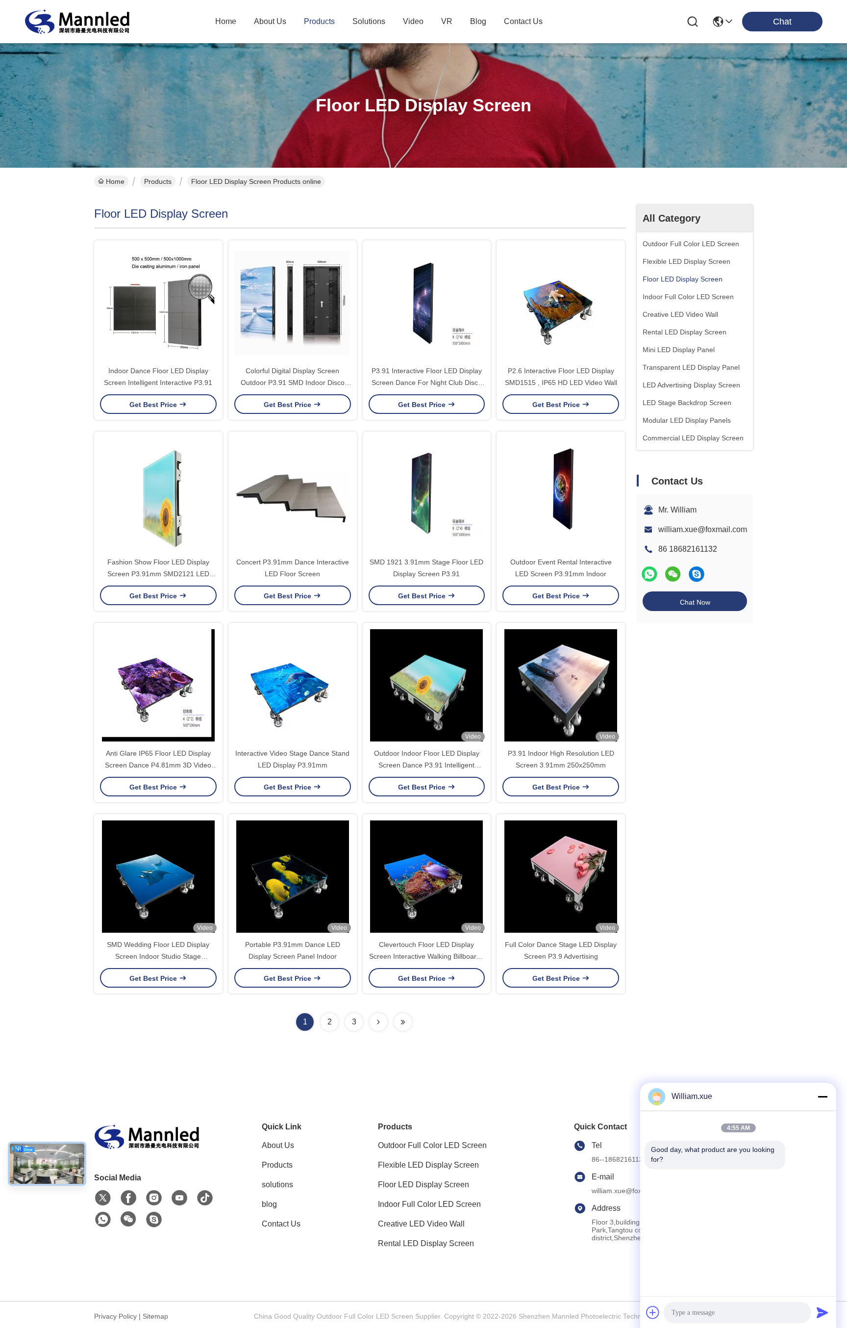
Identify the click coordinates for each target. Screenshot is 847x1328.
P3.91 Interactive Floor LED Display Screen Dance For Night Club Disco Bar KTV (427, 382)
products (319, 21)
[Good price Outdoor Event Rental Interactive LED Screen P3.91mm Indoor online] (560, 493)
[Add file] (653, 1312)
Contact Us (281, 1224)
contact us (523, 21)
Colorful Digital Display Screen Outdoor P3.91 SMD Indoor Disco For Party (293, 382)
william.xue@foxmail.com (702, 529)
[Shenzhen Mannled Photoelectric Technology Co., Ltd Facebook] (128, 1198)
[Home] (148, 1149)
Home (225, 21)
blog (478, 21)
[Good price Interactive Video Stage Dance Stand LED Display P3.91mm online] (292, 685)
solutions (368, 21)
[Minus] (822, 1096)
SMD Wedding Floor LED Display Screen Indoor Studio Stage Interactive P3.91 (158, 956)
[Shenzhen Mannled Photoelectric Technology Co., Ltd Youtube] (179, 1198)
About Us (278, 1145)
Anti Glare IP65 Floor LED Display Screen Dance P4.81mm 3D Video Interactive (158, 765)
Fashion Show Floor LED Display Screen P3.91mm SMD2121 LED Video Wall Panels (158, 573)
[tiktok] (205, 1198)
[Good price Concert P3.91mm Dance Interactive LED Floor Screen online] (292, 493)
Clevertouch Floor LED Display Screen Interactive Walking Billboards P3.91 (426, 956)
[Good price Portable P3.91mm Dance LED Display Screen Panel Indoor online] (292, 876)
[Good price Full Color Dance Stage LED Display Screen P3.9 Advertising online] (560, 876)
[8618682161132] (103, 1220)
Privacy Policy (115, 1316)
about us (270, 21)
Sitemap (155, 1316)
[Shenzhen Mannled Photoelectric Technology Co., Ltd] (78, 21)
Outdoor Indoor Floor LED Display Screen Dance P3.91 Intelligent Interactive (426, 765)
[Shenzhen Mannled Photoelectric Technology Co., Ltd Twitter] (103, 1198)
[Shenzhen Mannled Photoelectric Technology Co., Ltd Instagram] (154, 1198)
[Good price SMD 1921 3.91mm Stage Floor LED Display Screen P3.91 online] (427, 493)
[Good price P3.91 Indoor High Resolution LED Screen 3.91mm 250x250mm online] (560, 685)
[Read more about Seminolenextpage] (378, 1022)
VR (446, 21)
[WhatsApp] (649, 574)
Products (158, 181)
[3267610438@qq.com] (696, 574)
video (413, 21)
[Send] (822, 1312)
